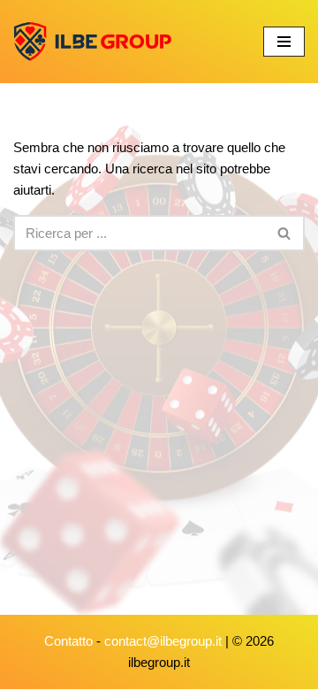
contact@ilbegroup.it (163, 640)
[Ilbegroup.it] (92, 41)
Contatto (68, 640)
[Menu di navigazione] (284, 42)
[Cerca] (285, 233)
